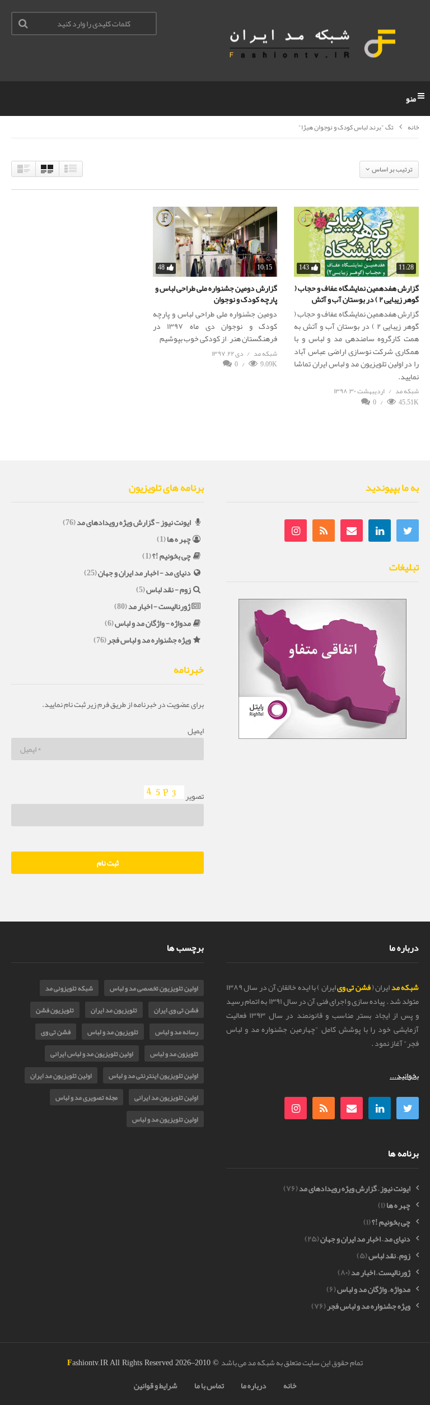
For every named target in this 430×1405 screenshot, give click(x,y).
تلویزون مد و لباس (174, 1053)
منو (411, 98)
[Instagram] (295, 530)
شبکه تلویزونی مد (69, 988)
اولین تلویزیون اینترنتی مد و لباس (153, 1075)
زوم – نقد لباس (389, 1256)
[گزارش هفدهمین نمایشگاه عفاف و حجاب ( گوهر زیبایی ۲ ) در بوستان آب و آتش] (356, 242)
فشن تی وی (56, 1032)
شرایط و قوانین (155, 1385)
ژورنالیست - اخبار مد (159, 606)
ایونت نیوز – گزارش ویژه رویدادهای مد (354, 1188)
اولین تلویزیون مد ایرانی (166, 1097)
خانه (413, 128)
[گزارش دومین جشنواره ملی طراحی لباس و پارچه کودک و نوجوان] (215, 242)
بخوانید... (404, 1075)
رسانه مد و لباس (176, 1032)
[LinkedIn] (379, 530)
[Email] (351, 530)
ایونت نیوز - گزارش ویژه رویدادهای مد (134, 522)
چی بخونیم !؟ (171, 556)
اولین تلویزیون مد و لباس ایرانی (91, 1053)
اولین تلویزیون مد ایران (61, 1075)
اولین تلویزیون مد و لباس (165, 1119)
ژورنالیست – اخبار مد (380, 1272)
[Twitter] (407, 530)
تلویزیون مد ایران (114, 1010)
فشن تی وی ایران (176, 1010)
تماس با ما (209, 1385)
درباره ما (254, 1385)
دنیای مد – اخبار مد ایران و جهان (365, 1239)
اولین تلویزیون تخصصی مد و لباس (154, 988)
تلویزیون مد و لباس (112, 1032)
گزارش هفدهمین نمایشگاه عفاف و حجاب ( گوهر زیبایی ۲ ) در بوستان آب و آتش (357, 293)
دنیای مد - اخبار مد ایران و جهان (144, 572)
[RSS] (323, 530)
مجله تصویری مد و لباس (86, 1097)
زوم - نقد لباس (168, 589)
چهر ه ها (179, 539)
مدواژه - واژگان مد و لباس (153, 623)
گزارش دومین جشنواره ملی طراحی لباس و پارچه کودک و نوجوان (216, 293)
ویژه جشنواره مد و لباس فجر (149, 640)
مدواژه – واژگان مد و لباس (373, 1289)
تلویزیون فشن (55, 1010)
